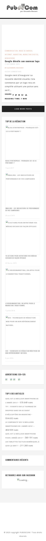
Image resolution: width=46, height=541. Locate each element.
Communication (11, 51)
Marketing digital (30, 54)
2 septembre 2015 (12, 64)
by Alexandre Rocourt (14, 68)
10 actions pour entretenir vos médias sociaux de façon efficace (21, 257)
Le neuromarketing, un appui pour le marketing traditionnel (20, 304)
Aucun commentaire (13, 71)
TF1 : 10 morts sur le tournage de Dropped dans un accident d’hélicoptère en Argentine (20, 411)
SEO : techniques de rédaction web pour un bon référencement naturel (22, 352)
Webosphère (10, 58)
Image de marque (26, 51)
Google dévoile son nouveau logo (22, 61)
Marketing (17, 54)
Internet (8, 54)
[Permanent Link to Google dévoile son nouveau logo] (23, 47)
